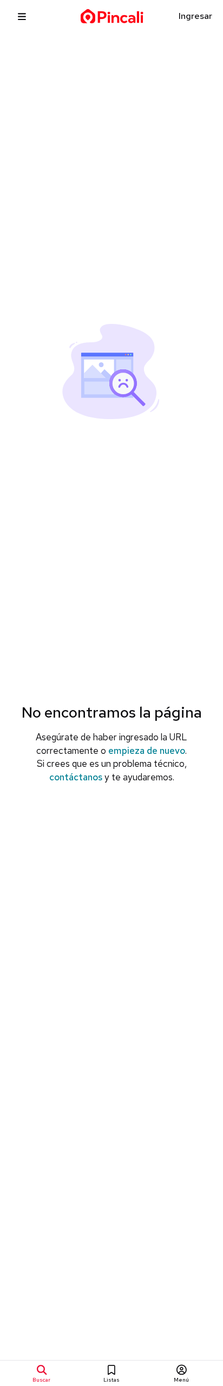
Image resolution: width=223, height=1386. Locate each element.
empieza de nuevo (146, 751)
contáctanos (75, 777)
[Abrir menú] (22, 16)
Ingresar (195, 16)
